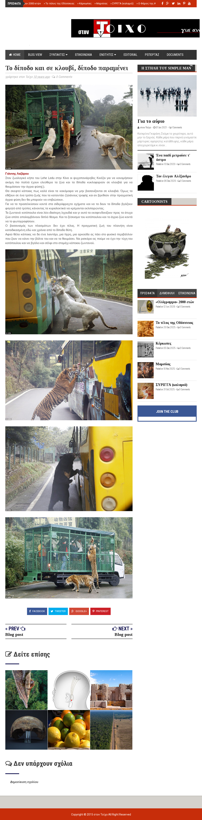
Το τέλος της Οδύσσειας (59, 3)
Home (16, 55)
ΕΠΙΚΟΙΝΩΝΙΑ (83, 55)
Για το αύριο (151, 121)
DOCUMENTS (175, 55)
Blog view (35, 55)
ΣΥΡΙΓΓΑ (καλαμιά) (122, 3)
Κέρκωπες (84, 3)
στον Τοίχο (101, 814)
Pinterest (101, 611)
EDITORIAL (130, 55)
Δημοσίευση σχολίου (24, 782)
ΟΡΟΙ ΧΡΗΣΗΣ (18, 64)
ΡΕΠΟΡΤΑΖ (152, 55)
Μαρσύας (101, 3)
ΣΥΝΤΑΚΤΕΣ (58, 55)
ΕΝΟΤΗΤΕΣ (106, 55)
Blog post (14, 634)
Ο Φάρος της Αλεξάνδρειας (154, 3)
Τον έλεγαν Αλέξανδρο (173, 176)
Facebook (38, 611)
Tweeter (60, 611)
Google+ (81, 611)
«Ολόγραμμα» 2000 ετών (25, 3)
